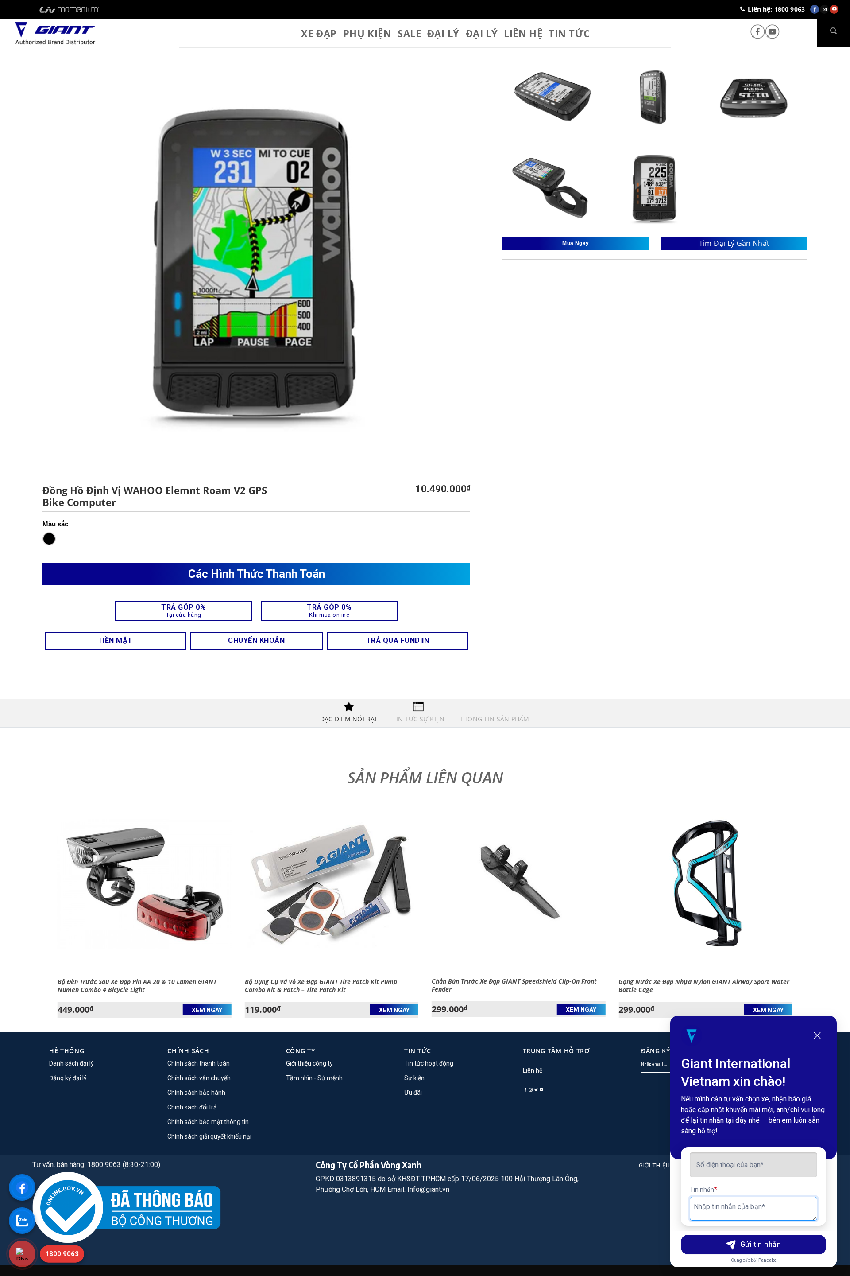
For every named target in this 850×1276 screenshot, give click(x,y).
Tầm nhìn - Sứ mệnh (314, 1077)
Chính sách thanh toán (198, 1063)
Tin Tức (569, 33)
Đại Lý (443, 33)
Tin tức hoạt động (428, 1063)
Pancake (767, 1260)
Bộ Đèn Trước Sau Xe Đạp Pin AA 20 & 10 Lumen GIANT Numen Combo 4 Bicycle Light (137, 986)
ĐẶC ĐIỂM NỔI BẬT (349, 719)
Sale (409, 33)
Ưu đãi (413, 1092)
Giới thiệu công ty (309, 1063)
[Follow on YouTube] (772, 32)
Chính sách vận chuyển (199, 1077)
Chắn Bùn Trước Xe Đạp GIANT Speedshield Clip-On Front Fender (514, 985)
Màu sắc (55, 524)
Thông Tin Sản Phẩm (494, 719)
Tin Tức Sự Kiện (418, 719)
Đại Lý (482, 33)
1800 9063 (62, 1254)
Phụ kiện (367, 33)
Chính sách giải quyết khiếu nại (209, 1136)
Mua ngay (575, 243)
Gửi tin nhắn (760, 1244)
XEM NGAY (207, 1010)
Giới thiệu (654, 1165)
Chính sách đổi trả (192, 1107)
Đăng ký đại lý (68, 1077)
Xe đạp (319, 33)
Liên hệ (523, 33)
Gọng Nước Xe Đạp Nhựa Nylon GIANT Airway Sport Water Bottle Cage (703, 986)
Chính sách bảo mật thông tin (208, 1121)
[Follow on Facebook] (757, 32)
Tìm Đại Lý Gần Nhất (734, 243)
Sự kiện (414, 1077)
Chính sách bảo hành (196, 1092)
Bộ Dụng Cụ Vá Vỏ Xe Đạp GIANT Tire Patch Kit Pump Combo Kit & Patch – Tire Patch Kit (321, 986)
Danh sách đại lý (71, 1063)
